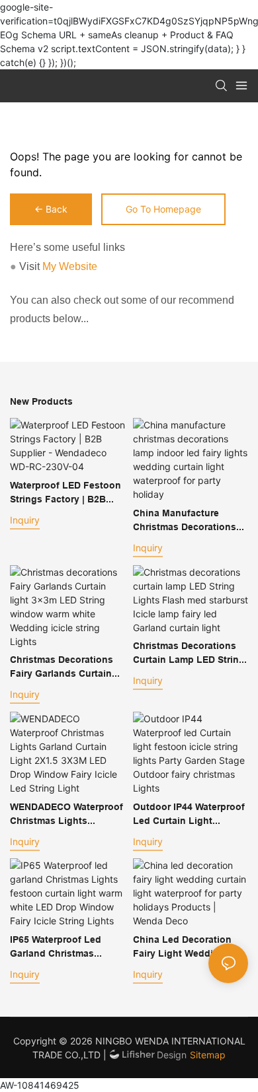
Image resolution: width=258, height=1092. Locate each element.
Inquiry (25, 520)
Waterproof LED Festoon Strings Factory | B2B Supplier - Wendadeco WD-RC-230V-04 (65, 493)
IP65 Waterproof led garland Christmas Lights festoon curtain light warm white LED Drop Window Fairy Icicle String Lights (66, 947)
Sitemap (208, 1054)
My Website (69, 266)
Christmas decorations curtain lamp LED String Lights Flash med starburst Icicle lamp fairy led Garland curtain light (189, 653)
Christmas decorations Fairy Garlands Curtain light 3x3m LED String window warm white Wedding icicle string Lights (61, 667)
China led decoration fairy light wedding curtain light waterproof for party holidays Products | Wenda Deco (189, 947)
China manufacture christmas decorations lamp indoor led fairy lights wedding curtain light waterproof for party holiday (187, 521)
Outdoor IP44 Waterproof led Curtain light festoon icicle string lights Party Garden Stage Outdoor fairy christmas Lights (189, 815)
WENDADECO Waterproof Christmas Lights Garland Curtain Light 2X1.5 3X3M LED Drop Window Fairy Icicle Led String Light (66, 815)
